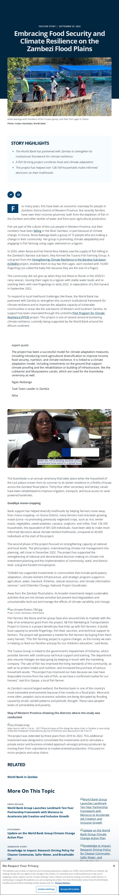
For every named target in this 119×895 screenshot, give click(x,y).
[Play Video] (59, 438)
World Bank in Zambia (22, 777)
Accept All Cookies (70, 889)
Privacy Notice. (62, 883)
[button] (18, 194)
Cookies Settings (46, 889)
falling (37, 231)
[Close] (114, 865)
